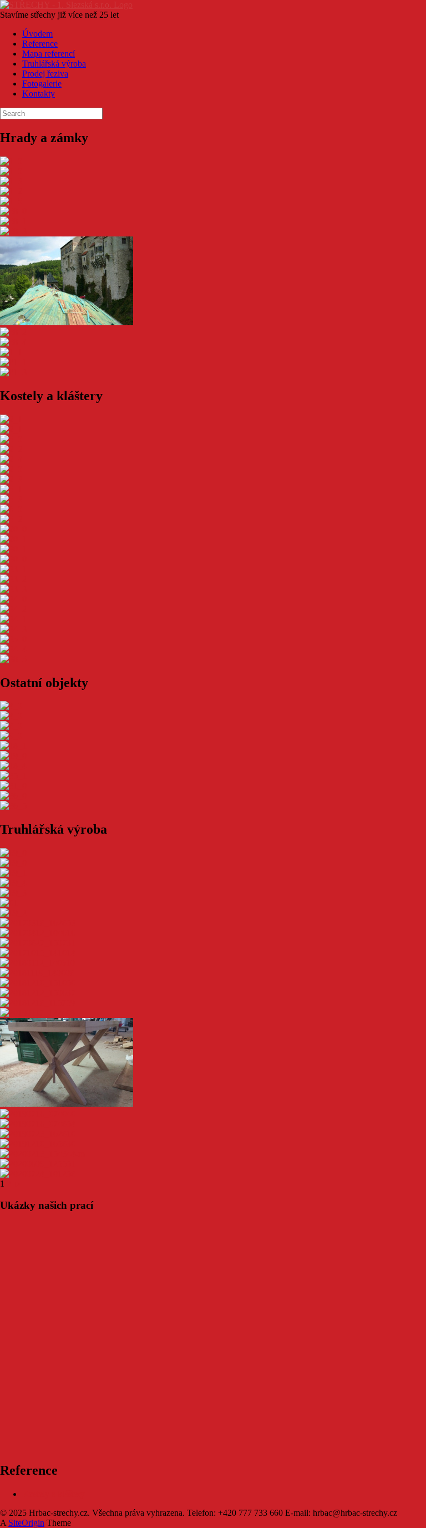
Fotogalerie (42, 83)
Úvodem (37, 33)
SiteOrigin (26, 1522)
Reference (40, 43)
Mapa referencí (48, 53)
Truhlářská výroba (54, 63)
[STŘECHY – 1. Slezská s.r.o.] (66, 4)
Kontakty (38, 93)
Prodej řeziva (45, 73)
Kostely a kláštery (53, 1494)
